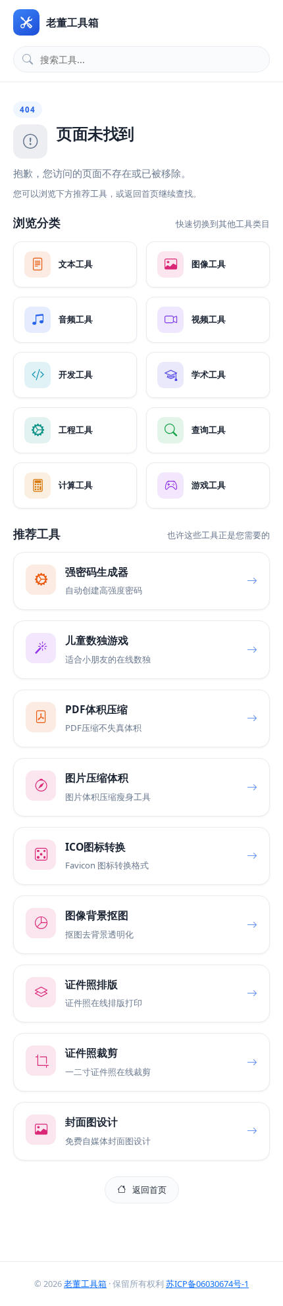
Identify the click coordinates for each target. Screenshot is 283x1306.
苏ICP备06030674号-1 (207, 1284)
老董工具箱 (85, 1284)
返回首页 (149, 1189)
